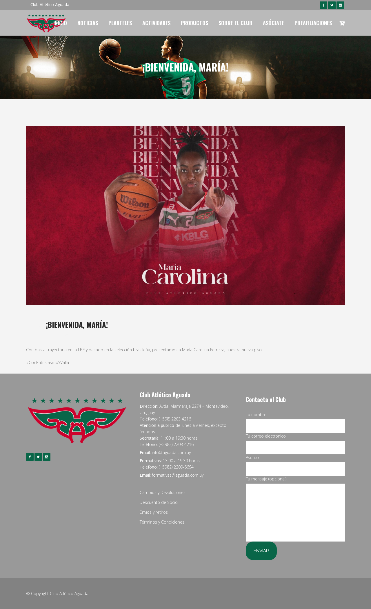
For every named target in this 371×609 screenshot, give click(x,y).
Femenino (81, 335)
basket (65, 335)
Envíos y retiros (154, 512)
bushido (101, 335)
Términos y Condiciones (162, 522)
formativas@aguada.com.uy (177, 475)
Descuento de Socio (159, 502)
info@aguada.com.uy (171, 452)
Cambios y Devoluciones (163, 492)
